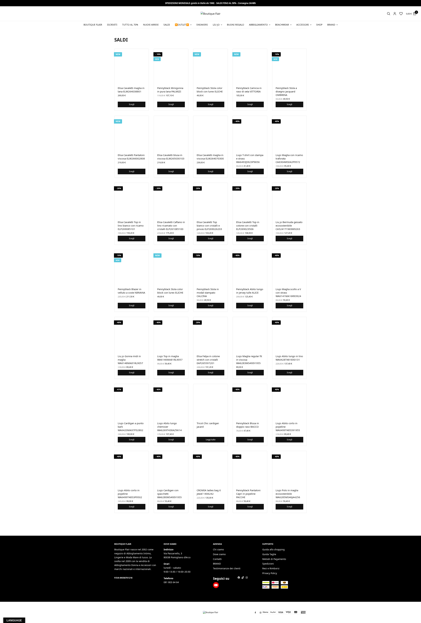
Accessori (302, 24)
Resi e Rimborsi (270, 568)
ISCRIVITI (112, 24)
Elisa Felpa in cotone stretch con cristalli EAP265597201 (208, 359)
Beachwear (282, 24)
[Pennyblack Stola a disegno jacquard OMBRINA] (289, 66)
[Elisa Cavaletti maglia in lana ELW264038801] (131, 66)
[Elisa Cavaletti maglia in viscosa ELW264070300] (210, 133)
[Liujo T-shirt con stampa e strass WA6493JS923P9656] (250, 133)
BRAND (217, 563)
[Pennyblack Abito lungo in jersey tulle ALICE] (250, 267)
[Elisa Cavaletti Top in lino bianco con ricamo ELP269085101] (131, 200)
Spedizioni (268, 563)
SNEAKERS (202, 24)
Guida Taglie (269, 554)
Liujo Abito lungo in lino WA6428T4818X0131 (289, 357)
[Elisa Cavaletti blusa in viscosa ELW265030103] (171, 133)
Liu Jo (216, 24)
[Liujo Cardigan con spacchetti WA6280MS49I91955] (171, 468)
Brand (331, 24)
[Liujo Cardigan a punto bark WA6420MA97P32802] (131, 401)
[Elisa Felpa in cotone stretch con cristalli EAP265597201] (210, 334)
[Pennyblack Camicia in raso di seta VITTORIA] (250, 66)
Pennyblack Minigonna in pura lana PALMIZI (170, 89)
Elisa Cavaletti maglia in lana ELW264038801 (131, 89)
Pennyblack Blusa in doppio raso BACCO (247, 425)
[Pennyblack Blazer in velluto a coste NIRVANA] (131, 267)
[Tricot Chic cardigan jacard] (210, 401)
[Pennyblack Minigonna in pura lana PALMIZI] (171, 66)
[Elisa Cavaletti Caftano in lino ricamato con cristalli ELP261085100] (171, 200)
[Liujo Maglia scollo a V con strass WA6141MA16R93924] (289, 267)
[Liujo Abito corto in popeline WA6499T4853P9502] (131, 468)
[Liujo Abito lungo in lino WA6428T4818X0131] (289, 334)
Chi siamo (218, 549)
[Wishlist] (401, 14)
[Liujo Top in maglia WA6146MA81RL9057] (171, 334)
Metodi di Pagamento (274, 559)
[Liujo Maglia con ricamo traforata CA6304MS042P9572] (289, 133)
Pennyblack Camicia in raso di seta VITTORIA (248, 89)
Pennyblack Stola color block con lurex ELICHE (210, 89)
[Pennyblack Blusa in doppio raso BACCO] (250, 401)
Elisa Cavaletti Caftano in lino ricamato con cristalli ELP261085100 (171, 225)
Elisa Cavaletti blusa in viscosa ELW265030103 (170, 156)
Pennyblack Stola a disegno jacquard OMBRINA (286, 91)
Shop (319, 24)
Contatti (217, 559)
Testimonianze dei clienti (226, 568)
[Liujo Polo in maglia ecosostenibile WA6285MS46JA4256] (289, 468)
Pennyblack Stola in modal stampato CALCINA (208, 292)
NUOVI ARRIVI (151, 24)
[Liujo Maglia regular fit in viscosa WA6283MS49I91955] (250, 334)
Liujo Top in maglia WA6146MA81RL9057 (170, 357)
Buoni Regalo (235, 24)
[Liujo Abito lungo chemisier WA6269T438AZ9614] (171, 401)
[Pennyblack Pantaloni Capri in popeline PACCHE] (250, 468)
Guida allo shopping (273, 549)
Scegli (131, 104)
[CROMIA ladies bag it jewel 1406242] (210, 468)
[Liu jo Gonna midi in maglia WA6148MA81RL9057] (131, 334)
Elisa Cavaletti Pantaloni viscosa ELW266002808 (131, 156)
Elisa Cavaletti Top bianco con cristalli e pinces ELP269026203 (209, 225)
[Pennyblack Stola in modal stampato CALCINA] (210, 267)
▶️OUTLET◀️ (182, 24)
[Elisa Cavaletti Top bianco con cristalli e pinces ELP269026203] (210, 200)
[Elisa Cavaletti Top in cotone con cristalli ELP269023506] (250, 200)
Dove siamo (219, 554)
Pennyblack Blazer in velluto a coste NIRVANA (131, 290)
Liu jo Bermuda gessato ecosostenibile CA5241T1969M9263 (289, 225)
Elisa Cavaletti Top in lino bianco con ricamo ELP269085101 (131, 225)
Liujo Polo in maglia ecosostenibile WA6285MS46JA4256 (288, 494)
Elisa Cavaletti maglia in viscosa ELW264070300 (210, 156)
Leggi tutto (210, 439)
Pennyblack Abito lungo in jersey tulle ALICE (249, 290)
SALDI (166, 24)
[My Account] (394, 14)
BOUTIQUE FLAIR (93, 24)
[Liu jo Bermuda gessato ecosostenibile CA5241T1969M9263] (289, 200)
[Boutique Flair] (211, 14)
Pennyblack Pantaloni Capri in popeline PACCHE (248, 494)
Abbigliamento (258, 24)
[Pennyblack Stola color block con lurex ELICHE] (210, 66)
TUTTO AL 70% (130, 24)
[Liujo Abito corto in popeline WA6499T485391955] (289, 401)
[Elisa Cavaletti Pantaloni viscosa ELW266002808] (131, 133)
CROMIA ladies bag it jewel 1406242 (209, 492)
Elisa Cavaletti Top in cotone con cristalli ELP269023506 (247, 225)
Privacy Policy (269, 573)
